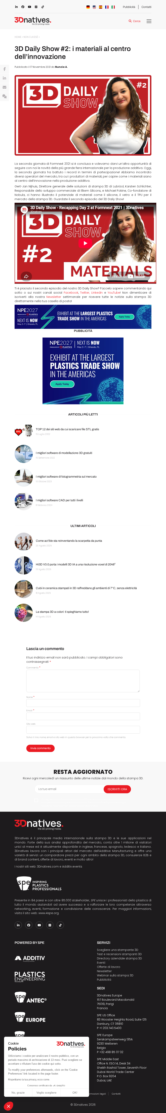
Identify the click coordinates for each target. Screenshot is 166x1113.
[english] (94, 7)
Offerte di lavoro (108, 967)
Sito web (30, 723)
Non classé (30, 37)
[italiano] (113, 7)
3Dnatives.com (48, 866)
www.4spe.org (48, 913)
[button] (8, 1106)
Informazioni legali (95, 1093)
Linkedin (97, 293)
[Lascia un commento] (4, 96)
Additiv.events (72, 866)
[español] (100, 7)
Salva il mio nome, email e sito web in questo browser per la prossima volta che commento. (76, 737)
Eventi (101, 963)
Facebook (71, 293)
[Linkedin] (4, 78)
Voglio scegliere (46, 1092)
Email (30, 710)
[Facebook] (4, 69)
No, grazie (18, 1092)
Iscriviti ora (117, 789)
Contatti (146, 6)
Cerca (136, 21)
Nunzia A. (61, 67)
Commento (33, 667)
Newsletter (53, 297)
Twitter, (85, 293)
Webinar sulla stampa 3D (115, 975)
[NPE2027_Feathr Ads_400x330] (83, 371)
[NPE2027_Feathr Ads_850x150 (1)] (83, 317)
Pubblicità (129, 6)
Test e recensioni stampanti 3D (119, 954)
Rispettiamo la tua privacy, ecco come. (29, 1079)
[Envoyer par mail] (4, 87)
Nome (30, 697)
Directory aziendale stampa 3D (119, 958)
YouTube (114, 293)
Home (18, 37)
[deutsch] (88, 7)
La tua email (47, 789)
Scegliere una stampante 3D (117, 950)
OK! (74, 1092)
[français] (107, 7)
